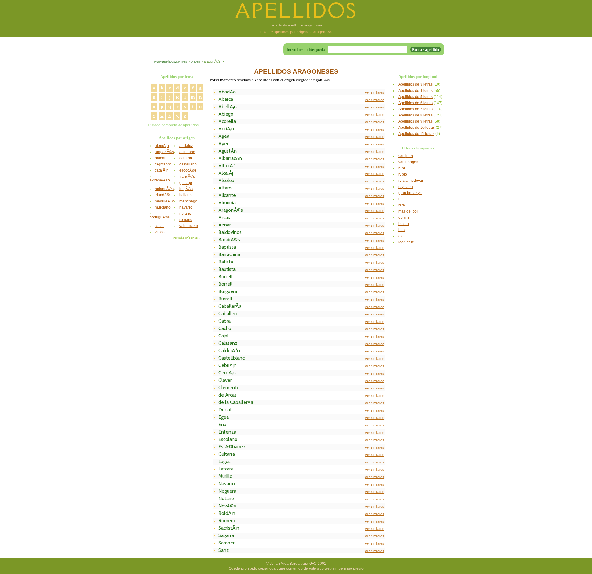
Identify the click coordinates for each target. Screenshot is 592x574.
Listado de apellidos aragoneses (296, 25)
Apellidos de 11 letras (416, 134)
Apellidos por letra (176, 76)
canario (185, 158)
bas (401, 230)
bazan (403, 224)
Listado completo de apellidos (173, 125)
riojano (185, 213)
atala (402, 236)
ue (400, 199)
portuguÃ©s (160, 217)
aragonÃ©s (164, 152)
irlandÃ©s (163, 195)
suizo (159, 226)
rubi (401, 168)
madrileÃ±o (164, 201)
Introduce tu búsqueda (305, 49)
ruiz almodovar (410, 180)
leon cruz (406, 242)
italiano (185, 195)
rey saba (405, 187)
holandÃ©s (164, 189)
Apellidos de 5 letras (415, 97)
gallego (185, 183)
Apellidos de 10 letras (416, 127)
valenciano (188, 226)
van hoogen (408, 162)
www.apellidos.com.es (170, 61)
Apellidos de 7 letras (415, 109)
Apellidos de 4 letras (415, 90)
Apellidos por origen (177, 138)
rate (401, 205)
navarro (185, 207)
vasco (160, 232)
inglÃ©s (186, 189)
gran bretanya (410, 193)
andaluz (186, 146)
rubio (402, 174)
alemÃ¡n (162, 146)
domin (403, 217)
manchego (188, 201)
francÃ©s (187, 176)
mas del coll (408, 211)
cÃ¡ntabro (163, 164)
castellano (188, 164)
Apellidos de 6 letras (415, 103)
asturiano (187, 152)
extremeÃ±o (160, 180)
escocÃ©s (187, 170)
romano (185, 220)
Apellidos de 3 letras (415, 84)
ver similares (374, 92)
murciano (163, 207)
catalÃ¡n (162, 170)
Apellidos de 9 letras (415, 121)
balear (160, 158)
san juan (405, 156)
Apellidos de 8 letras (415, 115)
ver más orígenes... (186, 237)
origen (195, 61)
